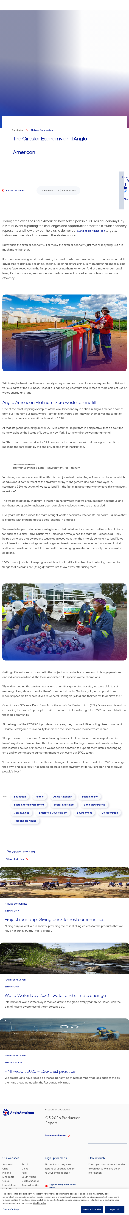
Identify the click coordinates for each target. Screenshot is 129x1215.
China (25, 1168)
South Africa (29, 1176)
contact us (97, 1168)
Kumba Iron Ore (30, 1185)
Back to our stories (15, 190)
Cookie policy (39, 1203)
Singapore (8, 1176)
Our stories (17, 130)
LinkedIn (125, 187)
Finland (6, 1172)
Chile (5, 1168)
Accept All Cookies (92, 1209)
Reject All (114, 1209)
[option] (64, 69)
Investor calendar (55, 1135)
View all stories (15, 859)
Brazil (25, 1164)
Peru (24, 1172)
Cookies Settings (11, 1209)
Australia (7, 1164)
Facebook (125, 184)
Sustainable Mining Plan (91, 230)
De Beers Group (30, 1180)
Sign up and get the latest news (62, 1186)
